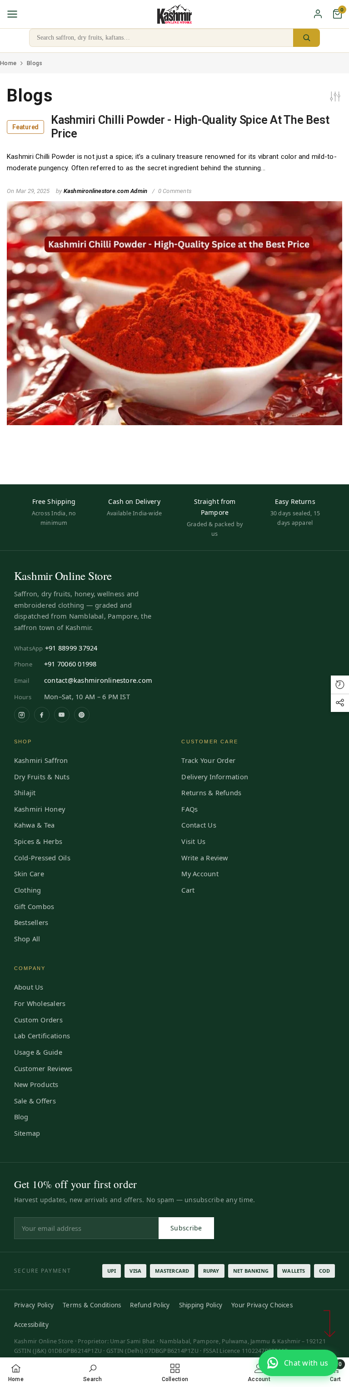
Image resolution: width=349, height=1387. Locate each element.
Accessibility (31, 1325)
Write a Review (204, 857)
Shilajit (25, 792)
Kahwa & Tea (34, 824)
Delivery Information (214, 776)
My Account (199, 873)
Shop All (27, 938)
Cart (187, 889)
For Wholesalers (40, 1003)
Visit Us (193, 841)
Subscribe (186, 1228)
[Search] (306, 38)
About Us (29, 986)
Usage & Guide (38, 1052)
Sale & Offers (35, 1100)
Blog (21, 1116)
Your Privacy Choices (262, 1305)
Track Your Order (208, 760)
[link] (92, 1372)
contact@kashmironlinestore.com (98, 680)
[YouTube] (62, 714)
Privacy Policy (34, 1305)
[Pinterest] (82, 714)
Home (8, 63)
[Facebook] (42, 714)
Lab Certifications (42, 1035)
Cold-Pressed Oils (42, 857)
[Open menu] (12, 14)
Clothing (27, 889)
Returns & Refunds (211, 792)
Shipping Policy (201, 1305)
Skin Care (29, 873)
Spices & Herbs (38, 841)
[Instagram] (22, 714)
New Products (36, 1084)
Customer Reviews (43, 1068)
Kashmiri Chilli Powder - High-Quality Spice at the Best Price (170, 126)
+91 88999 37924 (71, 647)
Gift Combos (34, 906)
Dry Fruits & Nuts (42, 776)
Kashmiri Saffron (41, 760)
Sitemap (27, 1133)
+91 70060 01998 (70, 663)
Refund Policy (150, 1305)
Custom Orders (38, 1019)
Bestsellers (31, 922)
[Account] (318, 14)
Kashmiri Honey (39, 808)
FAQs (189, 808)
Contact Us (198, 824)
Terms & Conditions (92, 1305)
